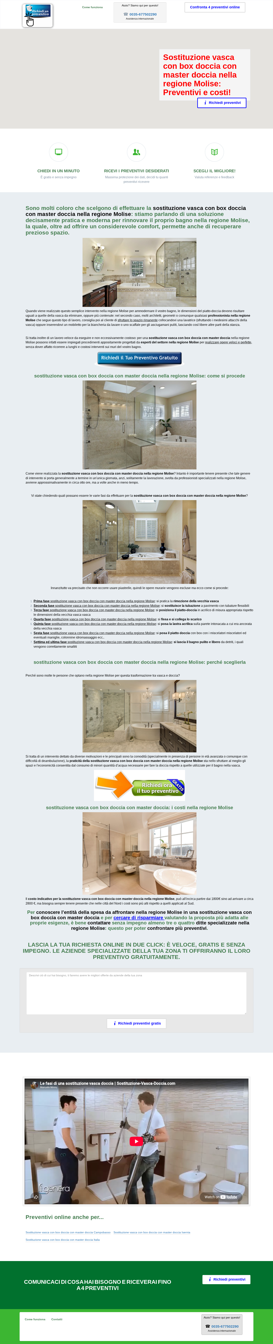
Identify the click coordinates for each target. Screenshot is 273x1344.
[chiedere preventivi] (139, 360)
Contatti (56, 1319)
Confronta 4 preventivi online (215, 7)
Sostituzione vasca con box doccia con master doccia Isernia (152, 1232)
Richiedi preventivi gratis (139, 1023)
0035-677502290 (143, 14)
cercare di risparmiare (138, 917)
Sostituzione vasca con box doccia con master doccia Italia (63, 1239)
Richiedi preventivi (225, 103)
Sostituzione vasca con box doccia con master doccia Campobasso (68, 1232)
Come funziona (92, 7)
